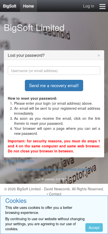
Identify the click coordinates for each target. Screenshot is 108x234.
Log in (88, 6)
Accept (94, 227)
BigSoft (9, 6)
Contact (55, 193)
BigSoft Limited (34, 27)
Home (28, 6)
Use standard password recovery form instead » (54, 169)
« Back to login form (19, 161)
